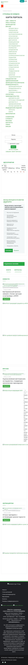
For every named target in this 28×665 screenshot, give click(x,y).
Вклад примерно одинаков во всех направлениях (11, 242)
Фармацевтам (10, 24)
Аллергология (13, 32)
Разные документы (15, 106)
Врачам (8, 26)
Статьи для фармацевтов (8, 594)
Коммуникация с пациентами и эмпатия (12, 233)
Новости (6, 279)
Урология (12, 73)
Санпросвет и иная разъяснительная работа (13, 237)
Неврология (13, 51)
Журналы (12, 110)
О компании (10, 117)
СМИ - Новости (11, 20)
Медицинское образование (10, 224)
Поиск (8, 124)
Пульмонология (14, 63)
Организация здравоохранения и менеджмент (12, 216)
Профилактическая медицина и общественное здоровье (13, 229)
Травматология (14, 71)
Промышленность (12, 84)
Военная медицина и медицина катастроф (12, 221)
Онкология (12, 53)
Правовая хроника (15, 92)
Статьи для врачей (7, 592)
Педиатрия (12, 57)
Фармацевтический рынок (15, 82)
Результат (16, 250)
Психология (13, 61)
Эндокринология (14, 77)
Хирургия (12, 75)
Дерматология (14, 38)
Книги (11, 111)
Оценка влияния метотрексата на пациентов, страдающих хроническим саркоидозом (14, 381)
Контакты (9, 122)
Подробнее (6, 299)
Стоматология (14, 67)
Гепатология (13, 36)
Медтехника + (13, 90)
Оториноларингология (16, 55)
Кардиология (13, 49)
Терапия (11, 69)
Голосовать (9, 250)
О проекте (9, 118)
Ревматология (13, 65)
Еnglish (8, 126)
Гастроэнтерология (15, 34)
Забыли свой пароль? (13, 151)
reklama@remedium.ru (14, 622)
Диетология (13, 40)
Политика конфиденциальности (10, 601)
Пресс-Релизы (10, 22)
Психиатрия (13, 59)
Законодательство (12, 96)
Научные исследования (13, 212)
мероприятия (8, 162)
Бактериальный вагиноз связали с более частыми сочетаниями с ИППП (12, 294)
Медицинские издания (14, 108)
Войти (22, 1)
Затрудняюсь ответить (12, 245)
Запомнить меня (14, 143)
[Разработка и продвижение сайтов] (2, 662)
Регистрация (13, 149)
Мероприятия (10, 113)
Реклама (9, 120)
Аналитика (10, 94)
